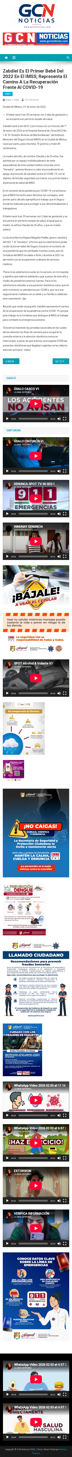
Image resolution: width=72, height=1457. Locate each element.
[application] (36, 403)
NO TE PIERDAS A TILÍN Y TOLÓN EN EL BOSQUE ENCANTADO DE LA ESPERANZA (62, 361)
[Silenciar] (59, 419)
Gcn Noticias (32, 99)
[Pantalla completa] (64, 419)
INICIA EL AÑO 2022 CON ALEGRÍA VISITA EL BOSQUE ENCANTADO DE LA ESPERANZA (13, 361)
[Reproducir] (7, 419)
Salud (7, 94)
